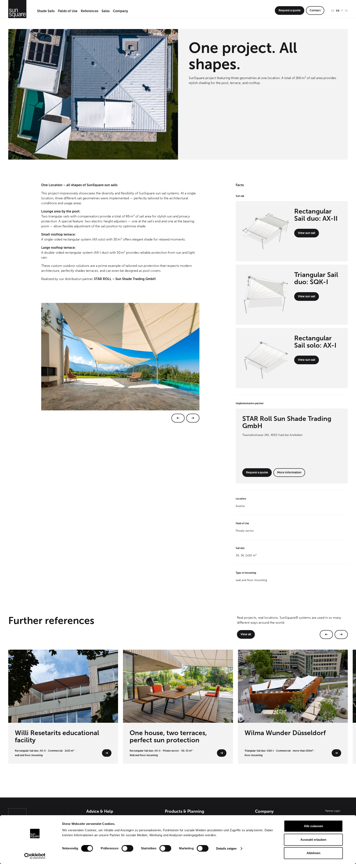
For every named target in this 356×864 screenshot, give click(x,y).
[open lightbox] (120, 363)
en (337, 10)
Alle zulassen (313, 826)
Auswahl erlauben (313, 839)
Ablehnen (313, 853)
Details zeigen (226, 848)
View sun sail (306, 233)
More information (289, 472)
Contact (315, 10)
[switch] (127, 848)
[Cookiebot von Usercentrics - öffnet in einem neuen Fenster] (35, 856)
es (346, 10)
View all (246, 634)
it (342, 10)
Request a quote (290, 10)
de (332, 10)
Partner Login (332, 810)
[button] (46, 11)
